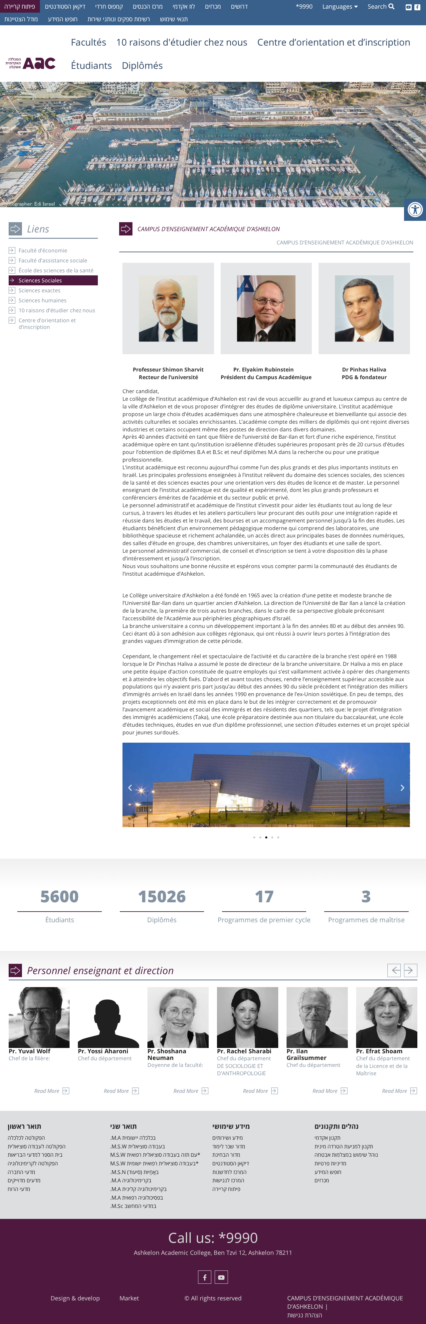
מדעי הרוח (19, 1189)
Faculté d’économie (43, 250)
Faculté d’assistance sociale (53, 260)
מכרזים (213, 6)
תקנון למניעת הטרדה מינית (344, 1146)
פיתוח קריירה (226, 1189)
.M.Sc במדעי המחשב (133, 1206)
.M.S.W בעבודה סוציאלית (137, 1146)
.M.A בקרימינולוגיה (130, 1180)
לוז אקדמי (184, 6)
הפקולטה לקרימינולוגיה (33, 1163)
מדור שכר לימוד (228, 1146)
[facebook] (417, 6)
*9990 (304, 6)
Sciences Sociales (40, 280)
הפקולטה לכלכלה (26, 1137)
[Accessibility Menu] (415, 210)
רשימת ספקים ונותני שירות (119, 19)
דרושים (239, 6)
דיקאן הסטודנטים (65, 6)
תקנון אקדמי (327, 1137)
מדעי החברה (21, 1172)
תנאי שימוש (174, 19)
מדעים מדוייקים (24, 1180)
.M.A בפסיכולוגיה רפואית (136, 1197)
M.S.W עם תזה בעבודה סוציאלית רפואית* (155, 1154)
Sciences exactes (40, 290)
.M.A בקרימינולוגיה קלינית (138, 1189)
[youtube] (408, 6)
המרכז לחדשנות (229, 1172)
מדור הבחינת (226, 1154)
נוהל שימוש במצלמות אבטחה (346, 1154)
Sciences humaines (43, 300)
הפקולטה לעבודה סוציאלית (37, 1146)
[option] (213, 144)
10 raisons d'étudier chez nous (181, 42)
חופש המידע (63, 19)
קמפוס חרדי (109, 6)
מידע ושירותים (227, 1137)
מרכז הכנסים (148, 6)
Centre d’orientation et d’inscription (333, 42)
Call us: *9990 (213, 1237)
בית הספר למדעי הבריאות (35, 1154)
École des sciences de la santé (56, 270)
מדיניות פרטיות (330, 1163)
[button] (254, 837)
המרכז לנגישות (228, 1180)
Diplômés (142, 65)
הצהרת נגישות (304, 1315)
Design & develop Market (95, 1298)
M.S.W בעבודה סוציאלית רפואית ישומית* (154, 1163)
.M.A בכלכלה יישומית (133, 1137)
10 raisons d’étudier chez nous (57, 310)
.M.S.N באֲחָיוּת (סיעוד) (134, 1172)
